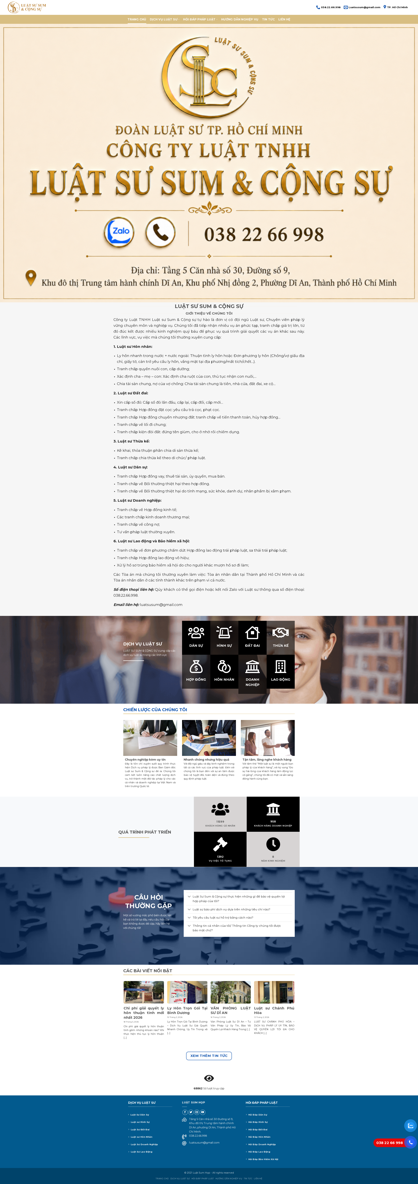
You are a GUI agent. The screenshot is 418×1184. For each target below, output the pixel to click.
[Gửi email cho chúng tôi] (197, 1112)
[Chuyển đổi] (189, 896)
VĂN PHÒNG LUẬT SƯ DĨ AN (231, 1010)
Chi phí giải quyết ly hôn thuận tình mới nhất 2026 (144, 1012)
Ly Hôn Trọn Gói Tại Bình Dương (187, 1010)
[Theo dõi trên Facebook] (185, 1112)
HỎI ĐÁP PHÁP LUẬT (199, 19)
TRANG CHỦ (137, 19)
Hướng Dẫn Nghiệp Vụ (239, 19)
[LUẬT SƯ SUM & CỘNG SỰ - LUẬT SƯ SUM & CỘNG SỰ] (26, 7)
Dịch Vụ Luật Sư (163, 19)
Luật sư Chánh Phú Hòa (274, 1010)
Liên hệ (284, 19)
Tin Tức (268, 19)
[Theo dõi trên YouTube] (202, 1112)
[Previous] (123, 1016)
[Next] (294, 1016)
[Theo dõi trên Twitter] (191, 1112)
